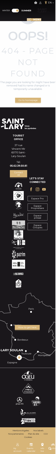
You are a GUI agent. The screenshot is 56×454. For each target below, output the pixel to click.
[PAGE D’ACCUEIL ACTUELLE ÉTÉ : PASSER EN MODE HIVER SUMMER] (15, 10)
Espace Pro (37, 198)
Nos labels (38, 430)
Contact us (18, 173)
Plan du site (33, 434)
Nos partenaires (16, 434)
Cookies (28, 437)
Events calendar (31, 449)
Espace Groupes (37, 226)
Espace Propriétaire (37, 207)
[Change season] (16, 10)
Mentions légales (21, 430)
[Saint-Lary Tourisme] (44, 10)
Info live (42, 449)
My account (17, 449)
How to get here (27, 327)
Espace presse (38, 216)
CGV (46, 434)
